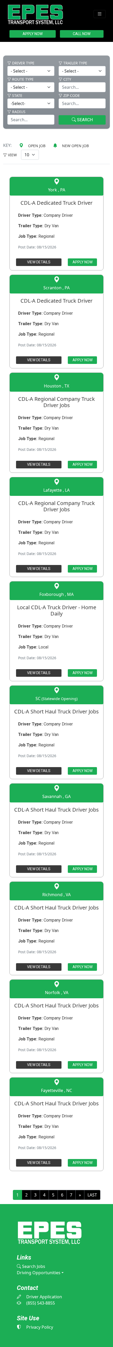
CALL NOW (81, 34)
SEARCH (84, 119)
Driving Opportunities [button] (38, 1273)
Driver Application (43, 1297)
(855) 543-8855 (40, 1303)
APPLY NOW (33, 34)
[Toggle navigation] (100, 14)
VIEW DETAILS (38, 262)
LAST (92, 1195)
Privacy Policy (39, 1327)
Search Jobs (33, 1266)
